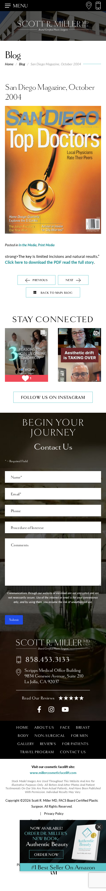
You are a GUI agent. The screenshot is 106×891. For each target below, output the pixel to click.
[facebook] (39, 710)
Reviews (48, 744)
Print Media (46, 244)
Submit (14, 620)
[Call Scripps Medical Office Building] (98, 5)
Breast (83, 727)
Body (23, 735)
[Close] (99, 827)
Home (9, 64)
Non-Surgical (50, 735)
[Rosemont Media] (53, 873)
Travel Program (37, 752)
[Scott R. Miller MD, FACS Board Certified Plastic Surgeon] (53, 644)
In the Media (27, 244)
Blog (22, 64)
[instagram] (51, 710)
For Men (79, 735)
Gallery (25, 744)
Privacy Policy (54, 813)
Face (65, 727)
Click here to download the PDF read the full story (49, 262)
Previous (40, 280)
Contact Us (73, 752)
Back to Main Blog (56, 293)
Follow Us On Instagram (53, 397)
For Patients (75, 744)
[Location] (89, 5)
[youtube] (65, 710)
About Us (44, 727)
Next (69, 280)
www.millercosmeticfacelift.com (53, 772)
